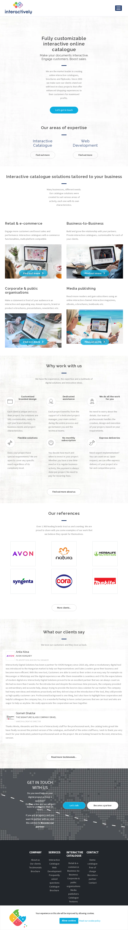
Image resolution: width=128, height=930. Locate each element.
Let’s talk (74, 805)
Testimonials (35, 867)
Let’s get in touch (64, 109)
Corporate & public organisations (73, 882)
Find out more (43, 154)
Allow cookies (69, 920)
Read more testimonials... (64, 756)
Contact (92, 882)
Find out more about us (64, 491)
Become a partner (103, 805)
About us (35, 859)
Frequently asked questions (54, 879)
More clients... (64, 607)
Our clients (35, 863)
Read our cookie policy (89, 920)
